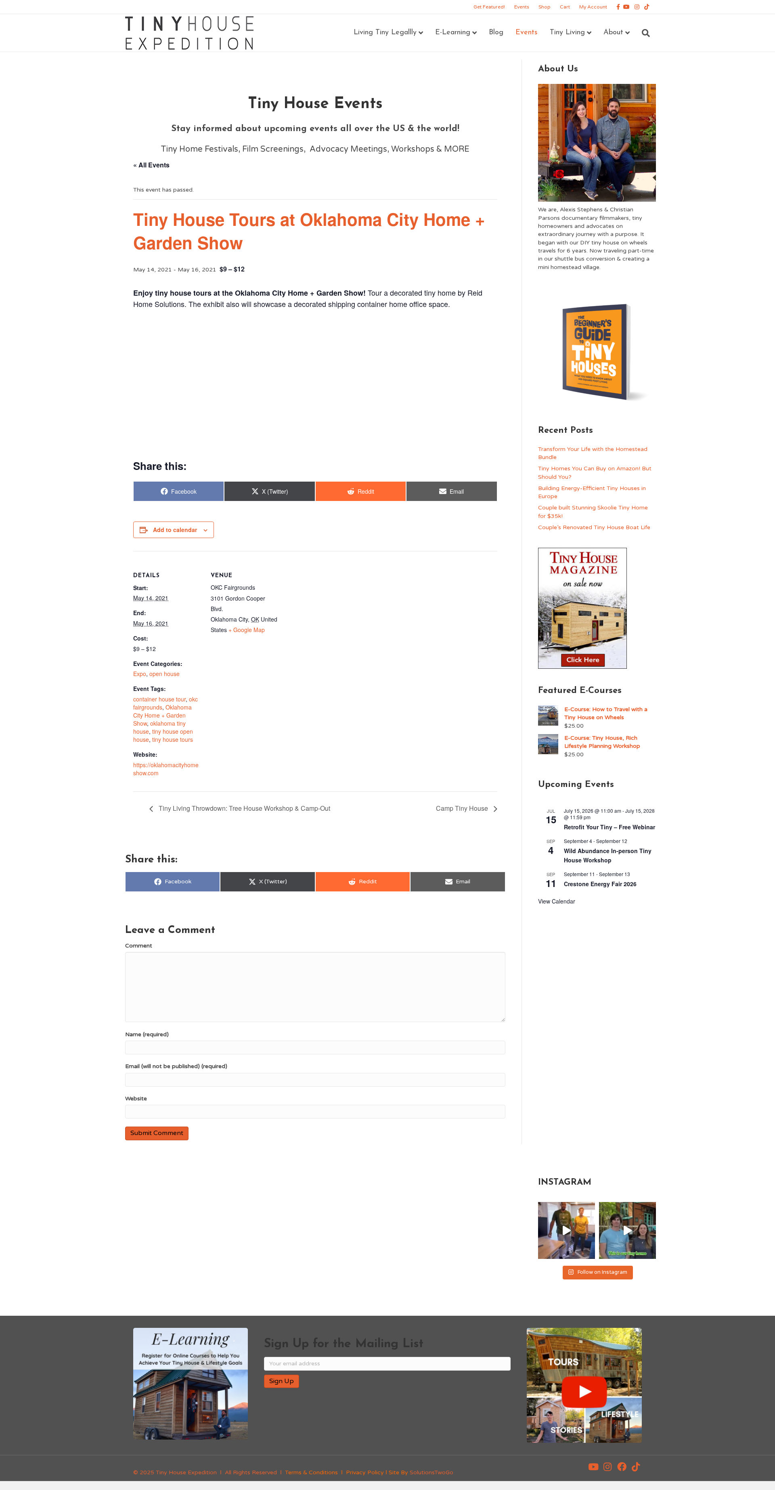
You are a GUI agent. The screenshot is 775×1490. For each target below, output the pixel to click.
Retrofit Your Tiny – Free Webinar (609, 827)
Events (521, 7)
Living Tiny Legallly (385, 32)
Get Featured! (489, 7)
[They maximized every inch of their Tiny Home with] (627, 1230)
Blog (496, 32)
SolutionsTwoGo (431, 1472)
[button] (593, 1467)
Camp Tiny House (463, 808)
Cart (565, 7)
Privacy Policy (365, 1472)
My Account (593, 7)
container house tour (159, 699)
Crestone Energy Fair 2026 (600, 884)
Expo (139, 674)
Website (136, 1098)
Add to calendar (175, 530)
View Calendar (556, 901)
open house (164, 674)
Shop (544, 7)
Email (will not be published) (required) (176, 1066)
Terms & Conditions (311, 1472)
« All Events (151, 164)
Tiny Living (567, 32)
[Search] (643, 33)
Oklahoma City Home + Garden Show (162, 715)
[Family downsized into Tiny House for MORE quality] (566, 1230)
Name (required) (147, 1034)
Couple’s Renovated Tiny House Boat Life (594, 527)
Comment (138, 945)
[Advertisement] (315, 383)
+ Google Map (246, 630)
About (613, 32)
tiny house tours (172, 739)
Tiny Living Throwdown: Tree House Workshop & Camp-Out (243, 808)
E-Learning (452, 32)
